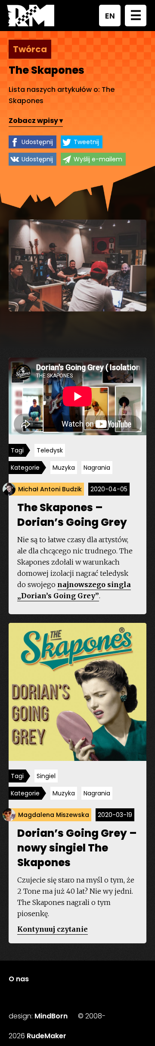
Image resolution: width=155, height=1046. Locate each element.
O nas (19, 979)
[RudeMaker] (30, 15)
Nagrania (97, 467)
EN (110, 15)
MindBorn (51, 1016)
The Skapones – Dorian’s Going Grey (72, 514)
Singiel (46, 776)
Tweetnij (86, 142)
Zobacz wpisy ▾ (36, 121)
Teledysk (50, 450)
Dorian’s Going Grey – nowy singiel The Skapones (76, 848)
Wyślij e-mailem (98, 159)
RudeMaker (46, 1036)
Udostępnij (37, 142)
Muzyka (64, 467)
